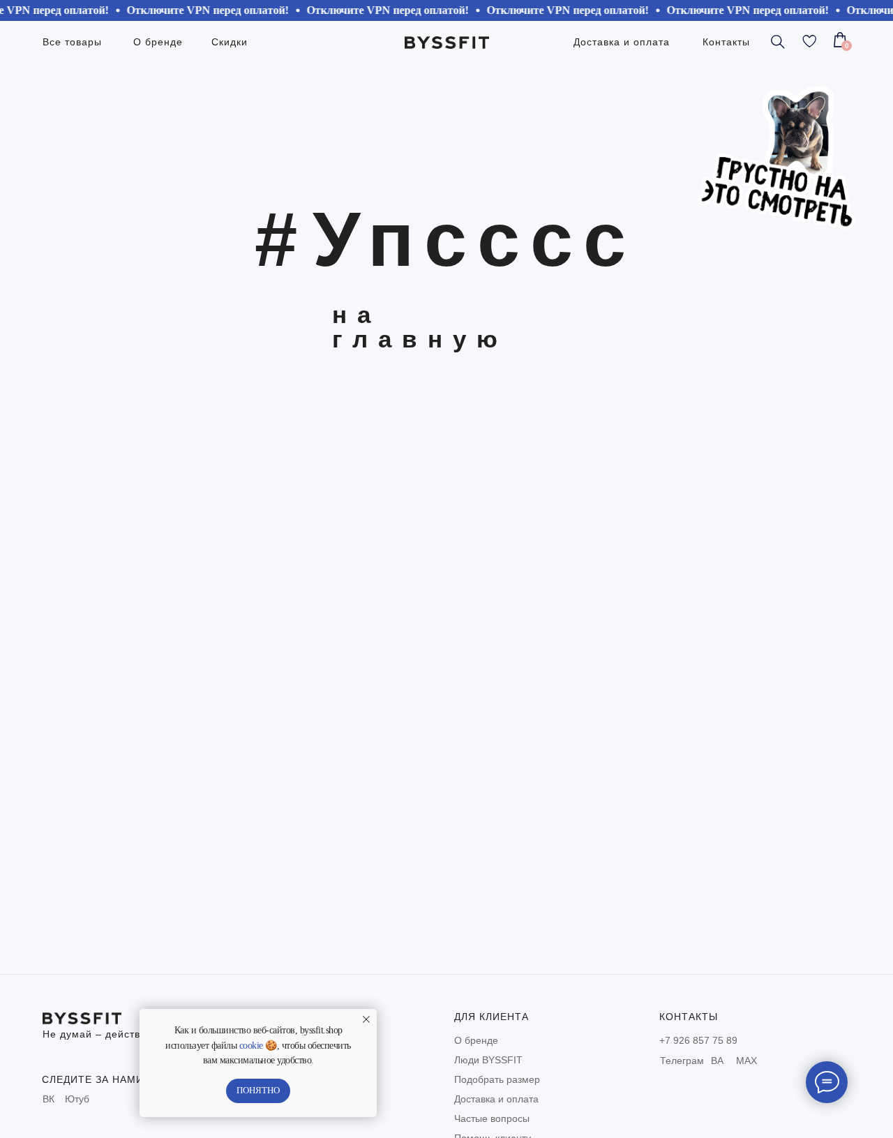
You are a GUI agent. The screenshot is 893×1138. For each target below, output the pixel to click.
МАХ (746, 1060)
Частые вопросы (492, 1118)
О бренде (476, 1040)
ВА (717, 1060)
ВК (48, 1099)
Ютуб (77, 1099)
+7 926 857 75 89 (698, 1040)
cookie (251, 1045)
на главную (420, 326)
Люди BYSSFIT (488, 1059)
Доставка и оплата (496, 1099)
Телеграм (682, 1060)
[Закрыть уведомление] (366, 1019)
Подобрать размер (497, 1079)
